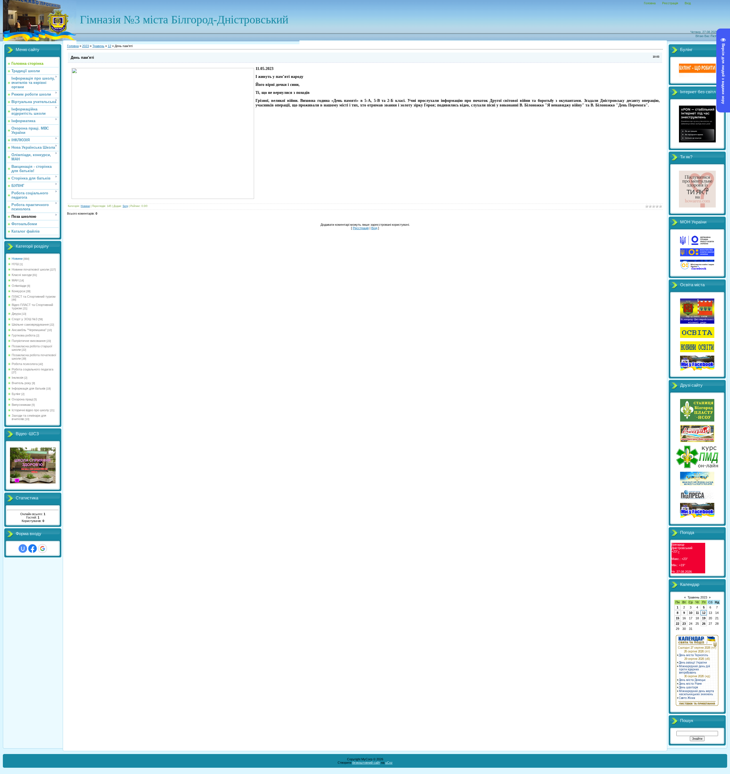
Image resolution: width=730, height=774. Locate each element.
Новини (17, 258)
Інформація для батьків (28, 388)
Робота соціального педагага (32, 369)
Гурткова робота (23, 335)
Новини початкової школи (30, 269)
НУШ (15, 264)
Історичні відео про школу (30, 410)
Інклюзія (17, 377)
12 (109, 46)
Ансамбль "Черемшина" (29, 330)
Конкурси (18, 291)
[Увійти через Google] (42, 548)
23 (684, 623)
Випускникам (21, 404)
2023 (85, 46)
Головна (650, 3)
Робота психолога (25, 364)
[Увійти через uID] (23, 548)
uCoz (389, 762)
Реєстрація (670, 3)
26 (703, 623)
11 (697, 612)
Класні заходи (22, 275)
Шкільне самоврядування (30, 324)
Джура (16, 313)
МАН (15, 280)
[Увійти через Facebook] (32, 548)
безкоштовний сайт (366, 762)
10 (690, 612)
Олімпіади (19, 285)
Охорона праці (22, 399)
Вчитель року (21, 383)
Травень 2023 (697, 597)
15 (677, 618)
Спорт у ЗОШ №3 (24, 319)
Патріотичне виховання (29, 340)
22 (677, 623)
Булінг (16, 394)
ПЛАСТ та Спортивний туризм (34, 296)
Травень (98, 46)
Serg (125, 206)
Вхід (688, 3)
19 (703, 618)
